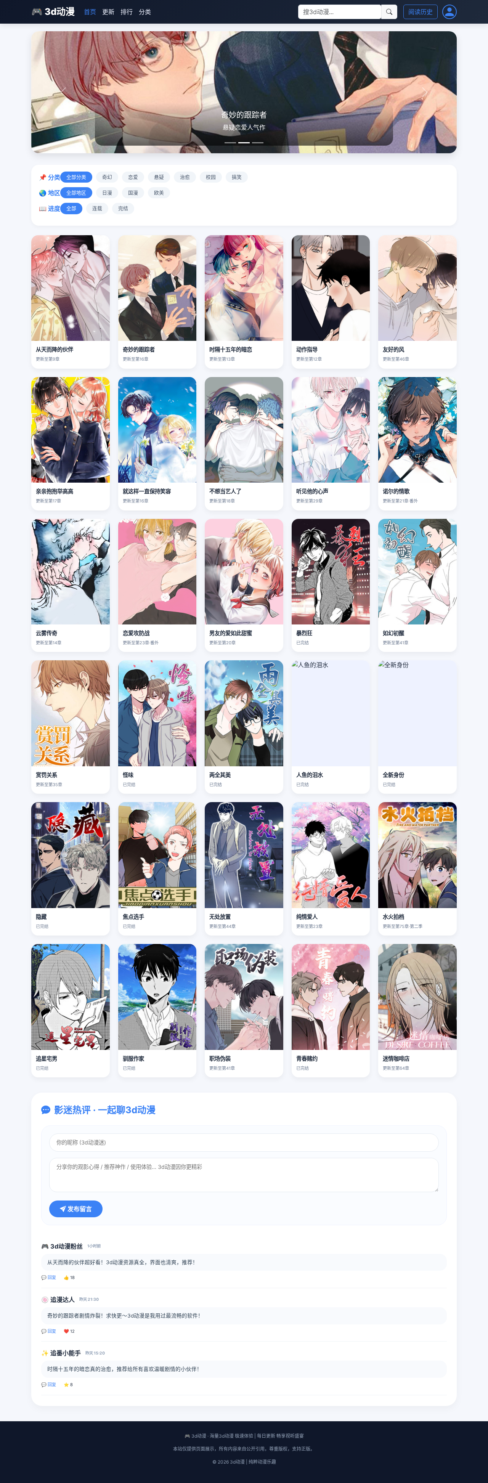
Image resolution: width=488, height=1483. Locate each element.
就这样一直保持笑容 (147, 491)
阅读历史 (420, 12)
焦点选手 (133, 916)
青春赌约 (307, 1058)
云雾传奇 (46, 633)
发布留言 (79, 1209)
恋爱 (133, 177)
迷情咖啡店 (396, 1058)
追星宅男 (46, 1058)
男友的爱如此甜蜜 (230, 633)
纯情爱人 (307, 916)
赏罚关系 (46, 775)
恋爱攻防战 (136, 633)
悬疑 (159, 177)
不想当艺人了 (225, 491)
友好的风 (393, 349)
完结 (123, 208)
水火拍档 (393, 916)
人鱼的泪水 (309, 775)
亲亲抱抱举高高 (54, 491)
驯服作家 (133, 1058)
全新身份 (393, 775)
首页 (90, 12)
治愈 (185, 177)
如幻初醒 (393, 633)
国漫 (133, 193)
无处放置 (220, 916)
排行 (126, 12)
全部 (71, 208)
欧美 (159, 193)
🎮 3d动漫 (53, 11)
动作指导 (307, 349)
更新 (108, 12)
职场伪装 (220, 1058)
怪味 (128, 775)
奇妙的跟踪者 (139, 349)
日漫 (107, 193)
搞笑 (237, 177)
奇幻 (107, 177)
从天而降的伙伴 (54, 349)
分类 (145, 12)
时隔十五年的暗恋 (230, 349)
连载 (97, 208)
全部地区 (76, 193)
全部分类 (76, 177)
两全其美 (220, 775)
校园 (211, 177)
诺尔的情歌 (396, 491)
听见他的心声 (312, 491)
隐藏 (41, 916)
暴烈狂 (304, 633)
